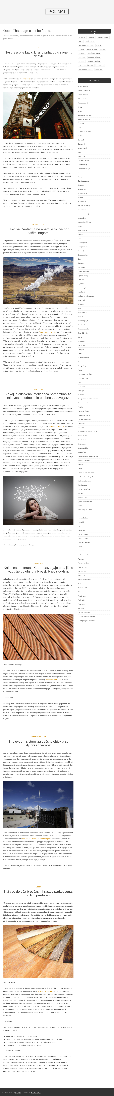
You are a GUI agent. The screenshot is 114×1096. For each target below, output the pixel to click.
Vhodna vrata (82, 567)
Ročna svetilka (83, 448)
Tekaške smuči (83, 538)
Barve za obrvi (83, 103)
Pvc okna (81, 427)
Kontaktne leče (83, 255)
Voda (79, 584)
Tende (80, 547)
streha (81, 61)
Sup (79, 526)
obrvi (98, 45)
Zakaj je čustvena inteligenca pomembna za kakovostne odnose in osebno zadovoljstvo (38, 396)
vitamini (100, 65)
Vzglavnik (81, 600)
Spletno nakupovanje (85, 501)
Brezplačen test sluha (85, 115)
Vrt (79, 592)
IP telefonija (82, 201)
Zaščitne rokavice (84, 612)
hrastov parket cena (45, 991)
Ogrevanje (81, 341)
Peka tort (81, 382)
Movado (80, 304)
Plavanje (81, 390)
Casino (80, 127)
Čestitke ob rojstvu (84, 132)
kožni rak (90, 41)
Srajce (80, 505)
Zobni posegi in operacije (86, 621)
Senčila (80, 468)
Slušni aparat (82, 485)
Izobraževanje (82, 210)
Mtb (79, 308)
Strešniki (81, 522)
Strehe (80, 514)
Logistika (81, 284)
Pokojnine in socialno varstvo (88, 399)
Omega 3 (81, 349)
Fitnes (80, 177)
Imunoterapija (83, 193)
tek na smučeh (94, 61)
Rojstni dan (82, 452)
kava (81, 41)
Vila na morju (82, 571)
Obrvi (80, 337)
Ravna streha (82, 436)
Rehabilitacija (82, 440)
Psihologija (38, 390)
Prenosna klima (83, 411)
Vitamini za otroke (84, 579)
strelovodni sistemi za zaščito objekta (36, 838)
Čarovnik (81, 123)
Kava (38, 48)
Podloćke (81, 395)
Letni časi (81, 279)
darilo (91, 37)
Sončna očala (82, 497)
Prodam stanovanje (84, 419)
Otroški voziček (83, 362)
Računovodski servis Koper (87, 432)
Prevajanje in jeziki (84, 415)
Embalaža (81, 173)
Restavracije (82, 444)
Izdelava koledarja (84, 206)
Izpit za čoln (82, 218)
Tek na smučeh (83, 534)
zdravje (99, 69)
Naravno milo (82, 312)
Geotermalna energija (47, 332)
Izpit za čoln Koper (84, 222)
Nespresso (27, 79)
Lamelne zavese (83, 271)
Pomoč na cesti (83, 403)
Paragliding (82, 366)
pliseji (81, 49)
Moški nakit (82, 300)
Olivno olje (81, 345)
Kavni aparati (82, 243)
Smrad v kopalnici (84, 489)
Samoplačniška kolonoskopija (88, 456)
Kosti (79, 259)
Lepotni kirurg (83, 275)
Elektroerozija (83, 164)
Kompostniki (82, 247)
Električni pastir (83, 160)
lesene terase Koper (53, 679)
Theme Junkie (36, 1092)
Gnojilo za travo (83, 181)
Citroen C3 (81, 144)
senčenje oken (94, 53)
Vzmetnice (81, 604)
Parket (38, 887)
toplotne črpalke (86, 65)
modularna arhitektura (86, 296)
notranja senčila (86, 45)
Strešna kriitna (83, 518)
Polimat (18, 1092)
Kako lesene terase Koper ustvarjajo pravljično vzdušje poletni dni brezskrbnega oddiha (38, 569)
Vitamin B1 (82, 575)
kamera (80, 234)
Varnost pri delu (83, 563)
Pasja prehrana (83, 378)
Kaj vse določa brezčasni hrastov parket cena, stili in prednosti (38, 893)
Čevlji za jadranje (84, 136)
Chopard (81, 140)
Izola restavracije (84, 214)
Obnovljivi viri (38, 225)
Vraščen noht (82, 588)
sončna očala (94, 57)
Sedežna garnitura (84, 460)
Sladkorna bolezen (84, 481)
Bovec (80, 111)
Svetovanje (81, 530)
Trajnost (80, 559)
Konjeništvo (82, 251)
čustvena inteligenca (56, 426)
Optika (80, 353)
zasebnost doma (85, 69)
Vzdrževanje (82, 596)
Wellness (81, 608)
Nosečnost (81, 325)
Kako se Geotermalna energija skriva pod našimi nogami (38, 231)
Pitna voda (81, 386)
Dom (79, 152)
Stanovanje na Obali (85, 510)
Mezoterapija (82, 288)
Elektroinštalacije (38, 737)
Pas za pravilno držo (85, 374)
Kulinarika (81, 267)
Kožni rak (81, 263)
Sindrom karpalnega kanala (87, 477)
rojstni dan (92, 49)
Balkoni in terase (83, 99)
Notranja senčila (83, 329)
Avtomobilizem (83, 95)
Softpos (80, 493)
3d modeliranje (83, 86)
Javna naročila (83, 230)
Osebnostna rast (83, 358)
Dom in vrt (38, 563)
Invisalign (81, 197)
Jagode (80, 226)
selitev (82, 53)
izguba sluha (103, 37)
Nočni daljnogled (83, 321)
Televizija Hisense (84, 542)
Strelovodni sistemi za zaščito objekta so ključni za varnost (38, 743)
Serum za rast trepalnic (86, 473)
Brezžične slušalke (84, 119)
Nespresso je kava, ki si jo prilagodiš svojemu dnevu (38, 54)
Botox (80, 107)
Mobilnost (81, 292)
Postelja (80, 407)
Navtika (80, 316)
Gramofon (81, 185)
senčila (82, 57)
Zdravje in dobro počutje (86, 616)
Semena (80, 464)
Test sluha (81, 551)
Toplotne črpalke (84, 555)
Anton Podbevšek (84, 91)
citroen (82, 37)
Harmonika (82, 189)
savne (102, 49)
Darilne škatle (82, 148)
